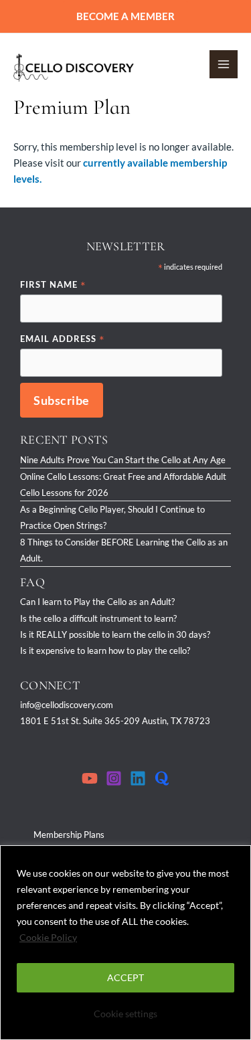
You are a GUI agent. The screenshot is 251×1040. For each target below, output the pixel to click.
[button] (125, 16)
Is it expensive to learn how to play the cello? (105, 650)
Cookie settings (125, 1013)
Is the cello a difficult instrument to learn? (98, 618)
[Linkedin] (138, 778)
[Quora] (162, 778)
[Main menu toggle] (224, 64)
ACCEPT (125, 977)
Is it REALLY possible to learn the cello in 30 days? (115, 634)
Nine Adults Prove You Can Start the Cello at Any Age (123, 459)
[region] (125, 942)
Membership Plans (68, 834)
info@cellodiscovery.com (66, 704)
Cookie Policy (48, 937)
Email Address (62, 340)
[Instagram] (114, 778)
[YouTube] (90, 778)
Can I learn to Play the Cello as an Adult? (97, 601)
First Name (53, 285)
